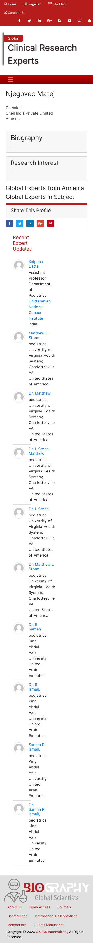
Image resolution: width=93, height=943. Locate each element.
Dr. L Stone (39, 508)
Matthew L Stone (38, 335)
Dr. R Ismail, (34, 686)
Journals (64, 907)
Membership (17, 925)
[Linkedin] (39, 20)
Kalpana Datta (36, 264)
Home (12, 4)
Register (34, 4)
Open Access (39, 907)
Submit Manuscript (49, 925)
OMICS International (51, 932)
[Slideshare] (79, 20)
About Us (14, 907)
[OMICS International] (46, 890)
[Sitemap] (89, 20)
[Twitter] (29, 20)
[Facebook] (19, 20)
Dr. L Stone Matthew (39, 451)
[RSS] (59, 20)
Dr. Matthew (40, 393)
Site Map (59, 4)
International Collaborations (56, 916)
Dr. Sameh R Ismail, (36, 809)
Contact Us (16, 13)
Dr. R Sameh (35, 626)
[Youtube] (69, 20)
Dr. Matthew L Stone (41, 566)
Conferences (17, 916)
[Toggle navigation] (10, 79)
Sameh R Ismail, (36, 746)
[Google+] (49, 20)
